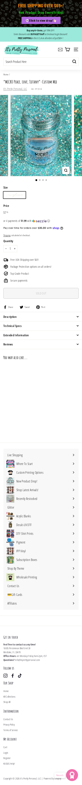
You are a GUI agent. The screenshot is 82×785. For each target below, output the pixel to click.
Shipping (7, 235)
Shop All (7, 702)
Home (5, 74)
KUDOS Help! (9, 763)
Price (6, 206)
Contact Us (8, 719)
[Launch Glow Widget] (72, 775)
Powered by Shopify (52, 778)
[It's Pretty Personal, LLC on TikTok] (20, 676)
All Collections (9, 696)
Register (7, 758)
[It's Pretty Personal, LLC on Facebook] (13, 676)
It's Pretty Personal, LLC (15, 89)
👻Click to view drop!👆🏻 (41, 20)
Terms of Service (10, 730)
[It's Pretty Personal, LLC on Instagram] (5, 676)
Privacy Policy (9, 724)
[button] (41, 221)
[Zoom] (66, 170)
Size (5, 187)
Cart (5, 747)
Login (5, 752)
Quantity (8, 241)
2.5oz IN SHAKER (14, 195)
